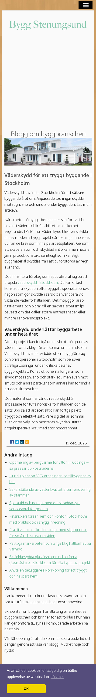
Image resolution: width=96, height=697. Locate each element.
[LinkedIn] (22, 442)
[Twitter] (17, 442)
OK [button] (26, 689)
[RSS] (27, 442)
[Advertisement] (48, 80)
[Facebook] (12, 442)
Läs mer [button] (57, 677)
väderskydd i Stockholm (38, 282)
